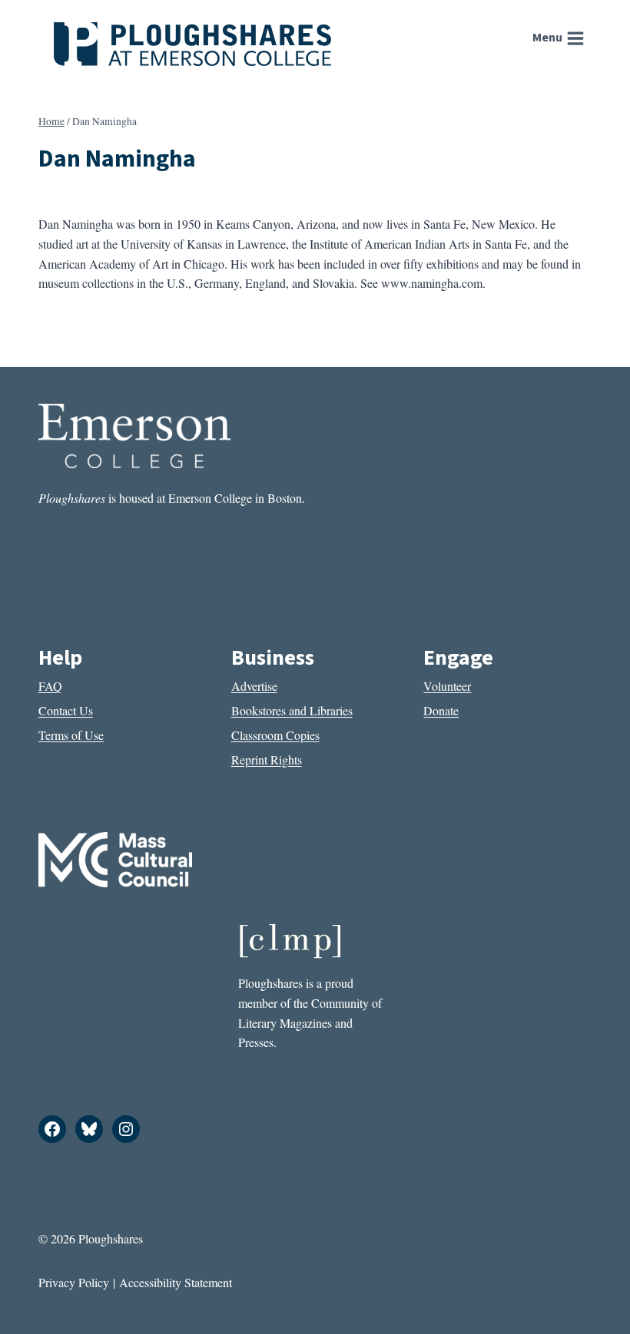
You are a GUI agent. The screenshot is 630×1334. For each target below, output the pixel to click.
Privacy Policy (73, 1282)
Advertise (254, 686)
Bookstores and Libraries (292, 710)
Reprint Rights (266, 759)
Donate (441, 710)
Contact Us (65, 710)
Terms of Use (71, 735)
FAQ (50, 686)
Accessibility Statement (175, 1282)
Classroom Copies (275, 735)
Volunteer (447, 686)
